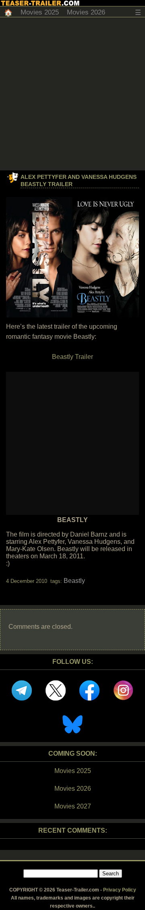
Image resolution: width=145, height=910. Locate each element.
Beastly (74, 580)
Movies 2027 (72, 806)
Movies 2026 (86, 12)
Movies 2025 (40, 12)
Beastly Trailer (72, 356)
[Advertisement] (72, 93)
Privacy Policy (119, 890)
